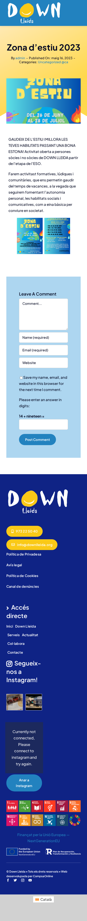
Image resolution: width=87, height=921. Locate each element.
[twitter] (15, 880)
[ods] (43, 802)
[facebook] (8, 880)
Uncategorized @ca (53, 62)
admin (20, 58)
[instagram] (22, 880)
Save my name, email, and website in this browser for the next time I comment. (43, 383)
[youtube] (30, 880)
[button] (9, 702)
